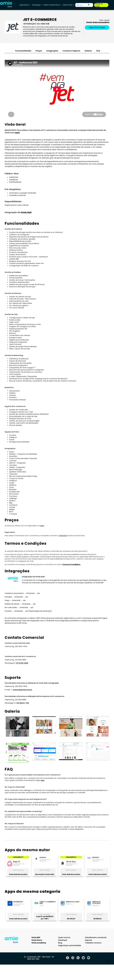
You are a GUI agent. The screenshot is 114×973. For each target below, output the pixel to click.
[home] (6, 5)
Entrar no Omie (99, 5)
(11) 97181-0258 (22, 663)
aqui (42, 780)
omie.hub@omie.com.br (22, 690)
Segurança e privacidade (69, 945)
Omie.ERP (35, 937)
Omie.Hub (63, 535)
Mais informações (97, 27)
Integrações (52, 51)
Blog (60, 943)
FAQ (98, 51)
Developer (62, 940)
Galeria (88, 51)
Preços (39, 51)
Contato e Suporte (71, 51)
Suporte (88, 940)
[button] (24, 5)
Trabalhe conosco (93, 943)
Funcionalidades (23, 51)
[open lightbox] (17, 726)
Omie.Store (36, 940)
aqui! (42, 526)
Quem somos (64, 937)
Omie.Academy (38, 943)
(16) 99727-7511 (22, 703)
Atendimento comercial (95, 937)
